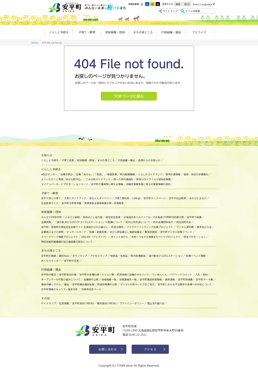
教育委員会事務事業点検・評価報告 (104, 203)
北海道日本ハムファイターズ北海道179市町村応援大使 (154, 217)
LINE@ (136, 198)
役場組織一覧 (108, 279)
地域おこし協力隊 (92, 217)
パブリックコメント (181, 274)
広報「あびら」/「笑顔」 (90, 174)
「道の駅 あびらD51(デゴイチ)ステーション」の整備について (88, 222)
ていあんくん (159, 274)
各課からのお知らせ (149, 160)
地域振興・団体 (115, 32)
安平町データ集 (204, 279)
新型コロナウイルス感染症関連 (153, 179)
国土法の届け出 (155, 303)
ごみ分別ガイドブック (98, 179)
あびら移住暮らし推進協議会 (126, 232)
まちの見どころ (143, 32)
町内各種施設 (138, 255)
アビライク (199, 32)
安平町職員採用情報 (151, 279)
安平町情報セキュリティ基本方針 (59, 289)
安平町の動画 (48, 255)
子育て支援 (68, 160)
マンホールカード (76, 232)
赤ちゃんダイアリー (100, 198)
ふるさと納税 (72, 217)
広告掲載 (64, 303)
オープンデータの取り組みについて (60, 279)
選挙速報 (170, 279)
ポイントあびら (119, 236)
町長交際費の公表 (107, 284)
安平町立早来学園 (71, 203)
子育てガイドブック (75, 198)
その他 (45, 298)
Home (35, 42)
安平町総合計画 (67, 274)
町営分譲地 (117, 227)
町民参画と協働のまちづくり (133, 274)
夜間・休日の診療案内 (196, 174)
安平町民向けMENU (83, 303)
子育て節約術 (122, 198)
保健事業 (112, 174)
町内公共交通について (138, 222)
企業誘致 (46, 222)
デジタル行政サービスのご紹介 (137, 284)
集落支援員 (151, 232)
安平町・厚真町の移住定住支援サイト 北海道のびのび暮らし (74, 227)
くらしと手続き (59, 32)
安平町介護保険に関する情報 (107, 184)
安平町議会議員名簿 (83, 284)
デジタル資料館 (185, 227)
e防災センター (49, 174)
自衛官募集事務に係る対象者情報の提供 (148, 184)
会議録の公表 (91, 279)
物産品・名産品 (119, 255)
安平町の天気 (71, 260)
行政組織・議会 (171, 32)
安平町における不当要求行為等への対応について (185, 284)
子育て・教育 (86, 32)
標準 (178, 4)
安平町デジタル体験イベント (176, 232)
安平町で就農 (194, 217)
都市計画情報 (173, 174)
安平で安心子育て (51, 198)
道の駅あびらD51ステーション (166, 255)
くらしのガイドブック (150, 174)
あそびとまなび (197, 198)
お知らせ (46, 155)
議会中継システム (51, 284)
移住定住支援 (113, 217)
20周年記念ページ (91, 289)
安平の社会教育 (177, 198)
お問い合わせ (107, 349)
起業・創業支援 (98, 232)
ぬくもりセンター (51, 260)
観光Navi (64, 255)
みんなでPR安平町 (51, 217)
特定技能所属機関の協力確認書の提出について (67, 241)
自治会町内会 (183, 222)
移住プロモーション (195, 236)
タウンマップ (79, 255)
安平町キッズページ (155, 198)
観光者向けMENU (106, 303)
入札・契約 (201, 274)
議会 (66, 284)
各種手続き (67, 174)
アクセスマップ (98, 255)
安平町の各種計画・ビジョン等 (97, 274)
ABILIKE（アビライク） (94, 236)
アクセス (150, 349)
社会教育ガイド (49, 203)
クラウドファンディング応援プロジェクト (150, 227)
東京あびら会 (204, 227)
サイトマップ (170, 11)
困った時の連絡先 (123, 179)
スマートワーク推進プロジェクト (59, 236)
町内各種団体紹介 (163, 222)
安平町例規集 (185, 279)
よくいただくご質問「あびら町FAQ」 (62, 179)
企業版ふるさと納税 (52, 232)
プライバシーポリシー (132, 303)
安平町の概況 (48, 274)
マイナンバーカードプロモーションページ (64, 184)
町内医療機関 (127, 174)
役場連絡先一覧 (128, 279)
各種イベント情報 (196, 255)
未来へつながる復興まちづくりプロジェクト (155, 236)
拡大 (187, 4)
